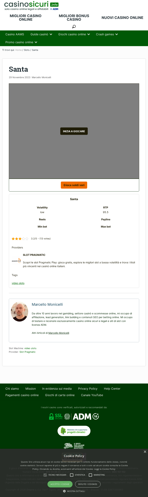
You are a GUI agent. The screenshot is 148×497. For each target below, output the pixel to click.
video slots (18, 283)
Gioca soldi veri (74, 185)
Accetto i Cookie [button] (60, 484)
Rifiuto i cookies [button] (87, 484)
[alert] (74, 473)
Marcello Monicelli (58, 332)
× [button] (144, 452)
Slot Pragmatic (27, 352)
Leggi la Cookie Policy (105, 469)
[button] (74, 491)
